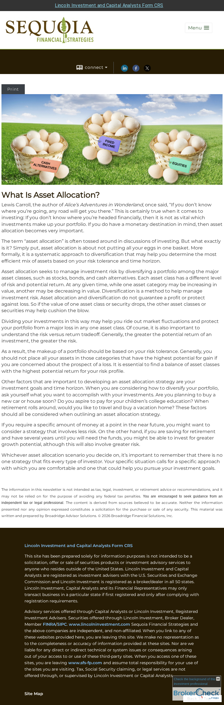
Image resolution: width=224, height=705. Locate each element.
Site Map (33, 693)
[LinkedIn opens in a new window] (124, 70)
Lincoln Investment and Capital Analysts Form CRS (109, 5)
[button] (198, 28)
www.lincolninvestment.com (99, 624)
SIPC (62, 624)
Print (13, 89)
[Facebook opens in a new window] (135, 70)
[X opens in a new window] (147, 70)
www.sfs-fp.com (85, 662)
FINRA (49, 624)
